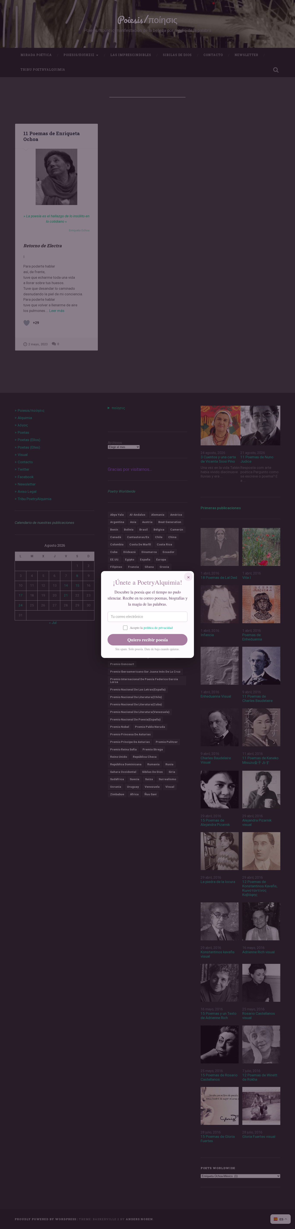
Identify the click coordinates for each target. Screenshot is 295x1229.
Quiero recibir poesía (147, 639)
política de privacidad (158, 627)
